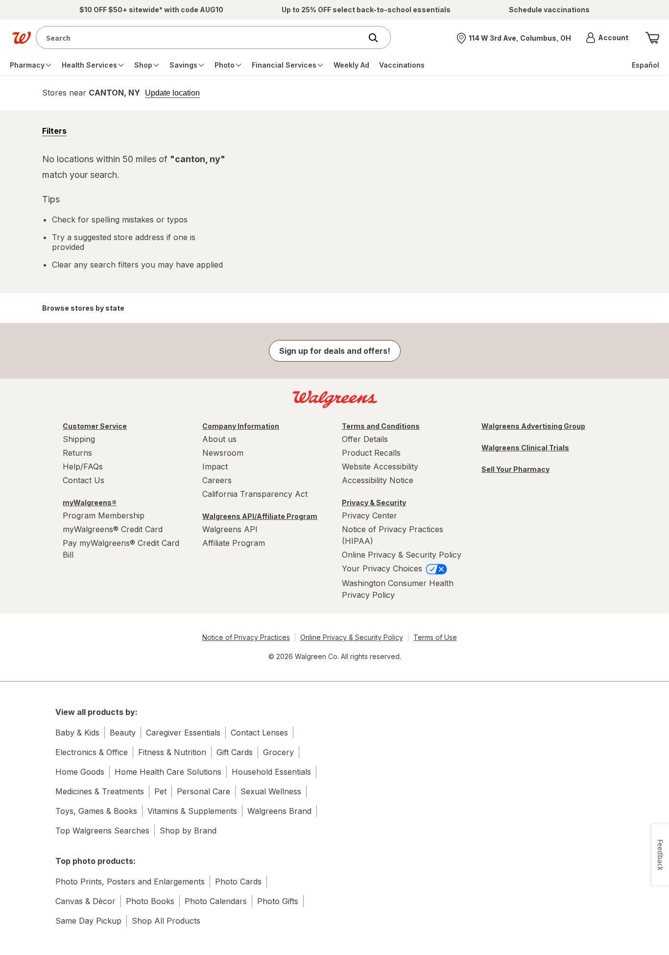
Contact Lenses (259, 732)
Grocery (278, 752)
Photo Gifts (277, 901)
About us (219, 439)
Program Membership (103, 515)
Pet (160, 791)
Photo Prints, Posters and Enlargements (130, 881)
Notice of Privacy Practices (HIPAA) (392, 535)
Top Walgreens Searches (102, 830)
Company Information (240, 426)
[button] (607, 37)
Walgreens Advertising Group (533, 426)
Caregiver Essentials (183, 732)
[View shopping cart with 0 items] (652, 37)
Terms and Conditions (381, 426)
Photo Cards (238, 881)
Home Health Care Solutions (168, 772)
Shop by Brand (188, 830)
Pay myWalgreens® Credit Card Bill (121, 549)
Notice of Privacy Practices (246, 637)
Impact (215, 466)
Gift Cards (234, 752)
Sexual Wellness (270, 791)
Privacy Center (369, 515)
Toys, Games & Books (96, 811)
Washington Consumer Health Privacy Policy (398, 589)
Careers (217, 480)
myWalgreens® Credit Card (113, 529)
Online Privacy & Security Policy (401, 555)
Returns (77, 453)
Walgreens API (230, 529)
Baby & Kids (77, 732)
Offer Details (365, 439)
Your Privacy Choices (383, 568)
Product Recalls (371, 453)
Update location (172, 93)
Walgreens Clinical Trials (525, 447)
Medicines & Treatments (99, 791)
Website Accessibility (380, 466)
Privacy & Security (374, 502)
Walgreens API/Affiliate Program (259, 516)
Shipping (79, 439)
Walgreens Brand (279, 811)
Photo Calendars (216, 901)
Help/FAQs (83, 466)
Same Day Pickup (88, 921)
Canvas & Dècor (85, 901)
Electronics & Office (91, 752)
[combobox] (201, 37)
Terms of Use (435, 637)
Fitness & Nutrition (172, 752)
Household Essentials (271, 772)
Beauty (123, 732)
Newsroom (222, 453)
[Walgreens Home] (21, 38)
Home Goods (79, 772)
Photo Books (150, 901)
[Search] (378, 37)
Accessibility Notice (377, 480)
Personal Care (203, 791)
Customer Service (95, 426)
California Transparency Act (255, 494)
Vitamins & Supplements (192, 811)
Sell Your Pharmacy (515, 469)
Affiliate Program (233, 543)
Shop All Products (166, 921)
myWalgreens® (90, 502)
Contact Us (83, 480)
